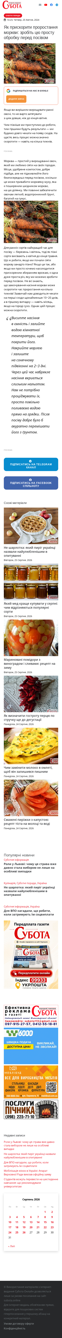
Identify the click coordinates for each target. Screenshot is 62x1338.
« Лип (11, 1246)
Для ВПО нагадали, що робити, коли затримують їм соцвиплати (29, 912)
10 (9, 1222)
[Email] (40, 4)
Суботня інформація (16, 860)
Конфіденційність (14, 1328)
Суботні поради (26, 883)
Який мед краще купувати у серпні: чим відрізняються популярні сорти (31, 607)
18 (16, 1227)
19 (24, 1227)
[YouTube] (45, 4)
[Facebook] (51, 4)
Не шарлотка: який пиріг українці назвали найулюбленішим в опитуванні (29, 551)
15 (45, 1222)
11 (16, 1222)
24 (9, 1232)
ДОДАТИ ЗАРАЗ (16, 99)
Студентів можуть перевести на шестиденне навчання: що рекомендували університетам (31, 1182)
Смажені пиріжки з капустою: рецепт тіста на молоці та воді (27, 821)
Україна (42, 883)
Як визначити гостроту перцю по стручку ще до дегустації (29, 717)
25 (16, 1232)
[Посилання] (12, 5)
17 (9, 1227)
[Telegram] (56, 4)
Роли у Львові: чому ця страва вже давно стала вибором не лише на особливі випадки (30, 867)
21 (38, 1227)
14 (38, 1222)
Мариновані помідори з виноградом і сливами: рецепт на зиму (29, 663)
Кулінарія (9, 883)
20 (31, 1227)
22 (45, 1227)
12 (24, 1222)
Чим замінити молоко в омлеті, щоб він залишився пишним (28, 769)
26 (24, 1232)
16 (52, 1222)
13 (31, 1222)
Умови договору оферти (19, 1323)
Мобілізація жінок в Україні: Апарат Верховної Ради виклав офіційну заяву (27, 1172)
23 (52, 1227)
